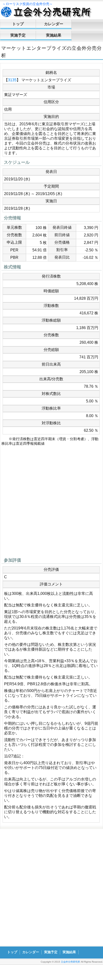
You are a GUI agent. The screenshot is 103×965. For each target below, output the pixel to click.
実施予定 (18, 35)
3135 (12, 80)
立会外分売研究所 (70, 961)
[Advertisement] (51, 503)
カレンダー (53, 24)
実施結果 (53, 35)
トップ (18, 24)
